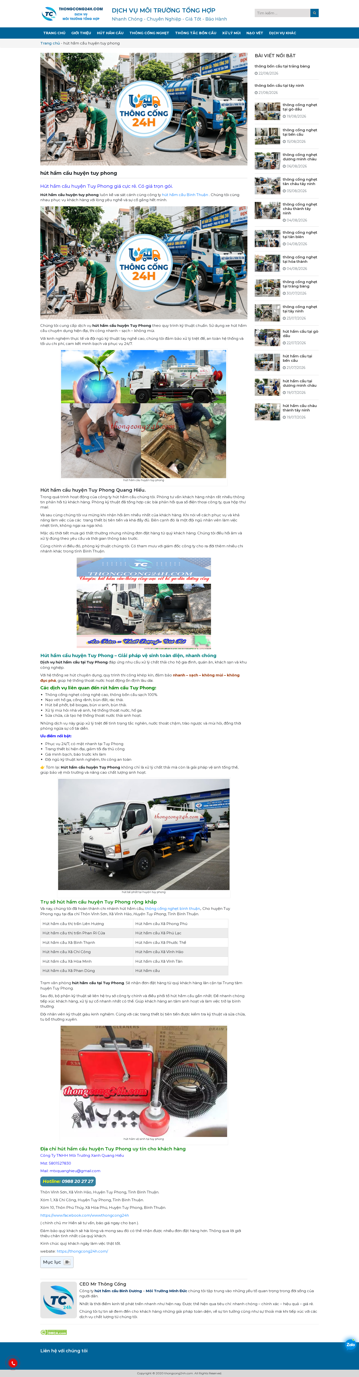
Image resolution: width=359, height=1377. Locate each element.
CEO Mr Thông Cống (102, 1284)
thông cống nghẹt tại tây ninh (300, 308)
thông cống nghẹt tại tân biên (300, 234)
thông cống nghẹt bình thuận (172, 908)
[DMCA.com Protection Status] (53, 1332)
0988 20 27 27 (68, 1181)
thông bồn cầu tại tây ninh (279, 85)
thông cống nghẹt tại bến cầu (300, 131)
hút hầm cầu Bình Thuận (185, 194)
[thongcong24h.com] (72, 13)
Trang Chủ (54, 33)
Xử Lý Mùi (231, 33)
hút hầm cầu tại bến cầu (297, 358)
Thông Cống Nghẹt (149, 33)
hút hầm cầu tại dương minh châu (300, 382)
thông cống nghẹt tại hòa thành (300, 259)
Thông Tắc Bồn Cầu (195, 33)
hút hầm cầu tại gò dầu (300, 333)
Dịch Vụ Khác (282, 33)
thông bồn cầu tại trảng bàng (282, 66)
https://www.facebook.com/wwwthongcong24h (84, 1215)
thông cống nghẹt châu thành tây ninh (300, 208)
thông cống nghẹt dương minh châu (300, 156)
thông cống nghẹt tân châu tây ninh (300, 181)
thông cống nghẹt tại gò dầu (300, 106)
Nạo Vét (254, 33)
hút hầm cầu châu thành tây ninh (300, 407)
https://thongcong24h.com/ (82, 1251)
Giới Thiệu (81, 33)
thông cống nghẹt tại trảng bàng (300, 283)
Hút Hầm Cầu (110, 33)
